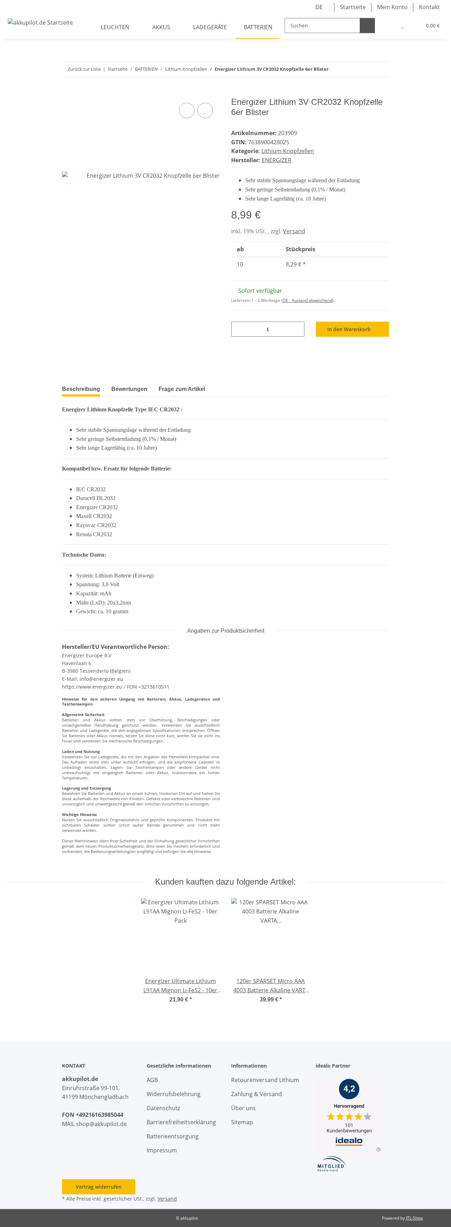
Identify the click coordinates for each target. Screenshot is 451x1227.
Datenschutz (163, 1108)
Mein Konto (392, 7)
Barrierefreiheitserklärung (181, 1122)
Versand (294, 231)
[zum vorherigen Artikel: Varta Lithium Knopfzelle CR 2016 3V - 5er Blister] (366, 69)
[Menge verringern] (239, 329)
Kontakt (429, 7)
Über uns (243, 1108)
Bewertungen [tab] (129, 389)
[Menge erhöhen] (296, 329)
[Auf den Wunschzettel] (205, 110)
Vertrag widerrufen (99, 1186)
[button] (388, 26)
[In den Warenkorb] (67, 93)
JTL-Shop (414, 1218)
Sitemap (242, 1122)
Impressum (162, 1150)
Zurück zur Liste (84, 69)
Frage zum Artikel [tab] (182, 389)
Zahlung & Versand (256, 1094)
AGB (152, 1080)
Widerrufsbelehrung (173, 1094)
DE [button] (319, 7)
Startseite (353, 7)
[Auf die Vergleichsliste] (186, 110)
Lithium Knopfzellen (287, 151)
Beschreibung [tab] (81, 389)
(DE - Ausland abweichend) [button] (307, 300)
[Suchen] (367, 25)
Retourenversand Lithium (265, 1080)
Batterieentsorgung (173, 1136)
